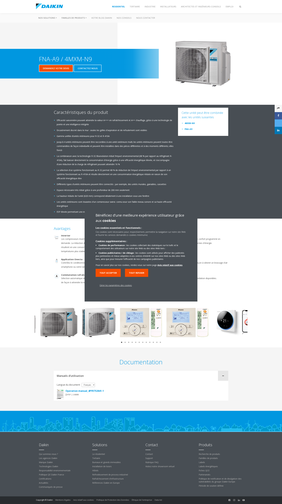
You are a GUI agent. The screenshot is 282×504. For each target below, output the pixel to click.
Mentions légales (63, 500)
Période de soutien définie (211, 485)
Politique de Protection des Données (112, 500)
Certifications (45, 478)
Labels (202, 462)
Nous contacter (145, 17)
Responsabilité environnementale (54, 470)
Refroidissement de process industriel (110, 474)
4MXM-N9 (190, 123)
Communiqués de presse (51, 487)
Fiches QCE (204, 470)
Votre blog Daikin (101, 17)
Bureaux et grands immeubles (106, 462)
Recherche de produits (209, 454)
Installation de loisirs (102, 466)
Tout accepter (108, 272)
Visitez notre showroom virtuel (159, 466)
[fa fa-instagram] (234, 500)
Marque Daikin (46, 462)
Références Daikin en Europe (106, 482)
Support (149, 458)
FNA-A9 (188, 129)
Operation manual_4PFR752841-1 (85, 390)
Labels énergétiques (208, 466)
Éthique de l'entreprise (142, 500)
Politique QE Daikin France (51, 474)
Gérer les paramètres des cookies (116, 285)
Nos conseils (124, 17)
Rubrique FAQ (151, 462)
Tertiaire (96, 458)
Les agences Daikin (48, 458)
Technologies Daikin (48, 466)
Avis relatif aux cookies (83, 500)
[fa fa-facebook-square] (229, 500)
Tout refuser (136, 272)
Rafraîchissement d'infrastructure (108, 478)
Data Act (158, 500)
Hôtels (95, 470)
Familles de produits (208, 458)
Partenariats (204, 474)
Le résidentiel (98, 454)
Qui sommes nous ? (48, 454)
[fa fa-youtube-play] (243, 500)
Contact (149, 454)
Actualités (43, 482)
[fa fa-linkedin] (239, 500)
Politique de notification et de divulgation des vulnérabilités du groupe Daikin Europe (220, 480)
